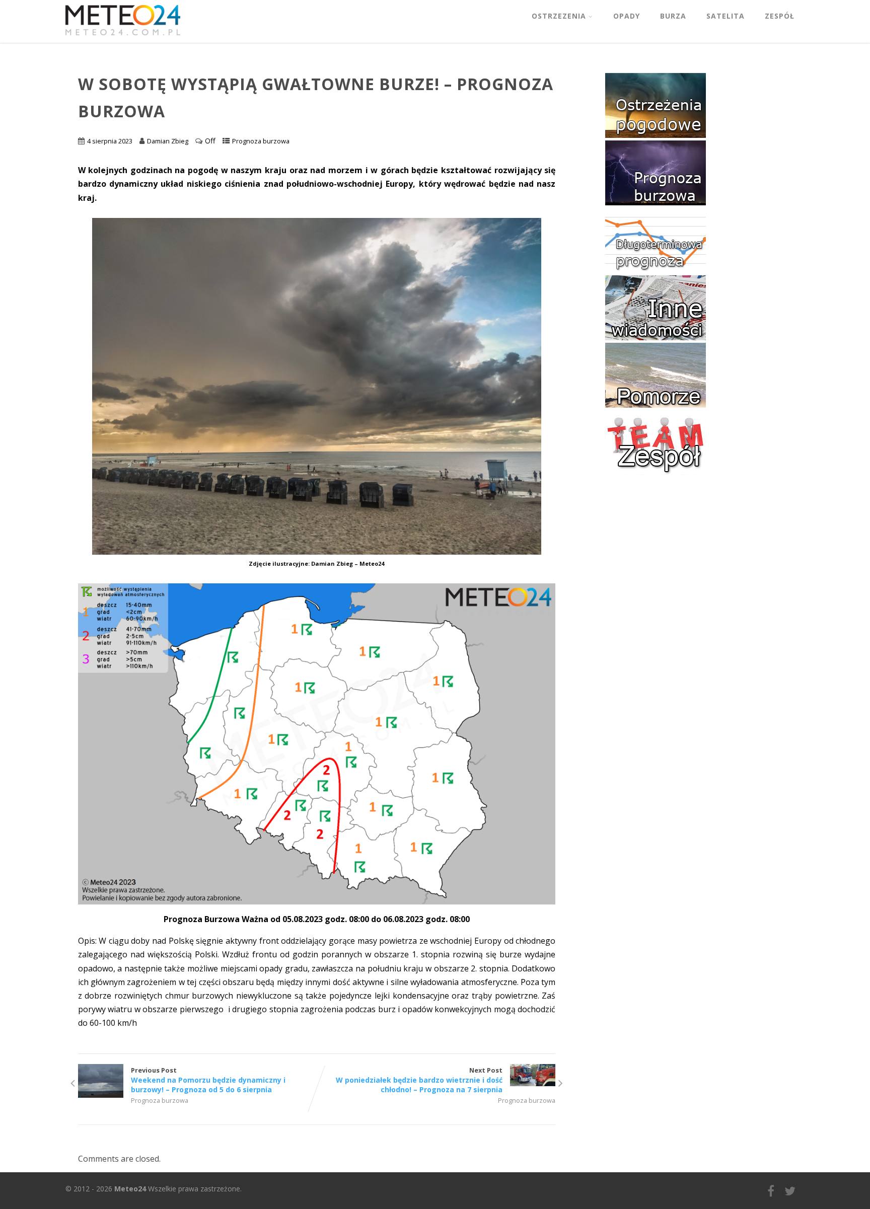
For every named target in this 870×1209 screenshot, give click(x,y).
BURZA (673, 16)
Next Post (419, 1080)
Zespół (779, 16)
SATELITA (725, 16)
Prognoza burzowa (260, 140)
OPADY (626, 16)
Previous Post (208, 1080)
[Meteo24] (122, 37)
